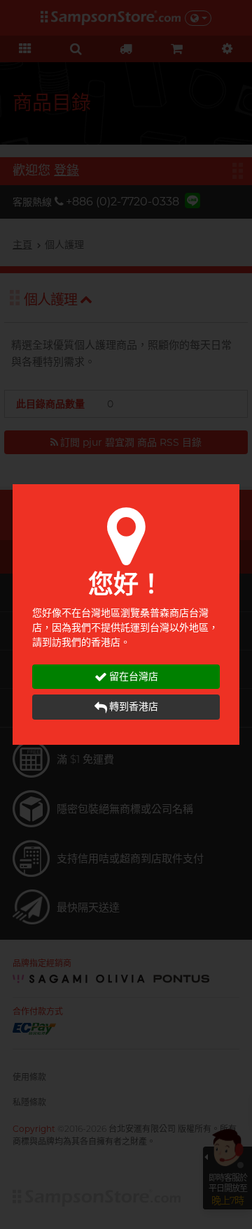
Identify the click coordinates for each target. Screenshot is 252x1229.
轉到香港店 (133, 706)
